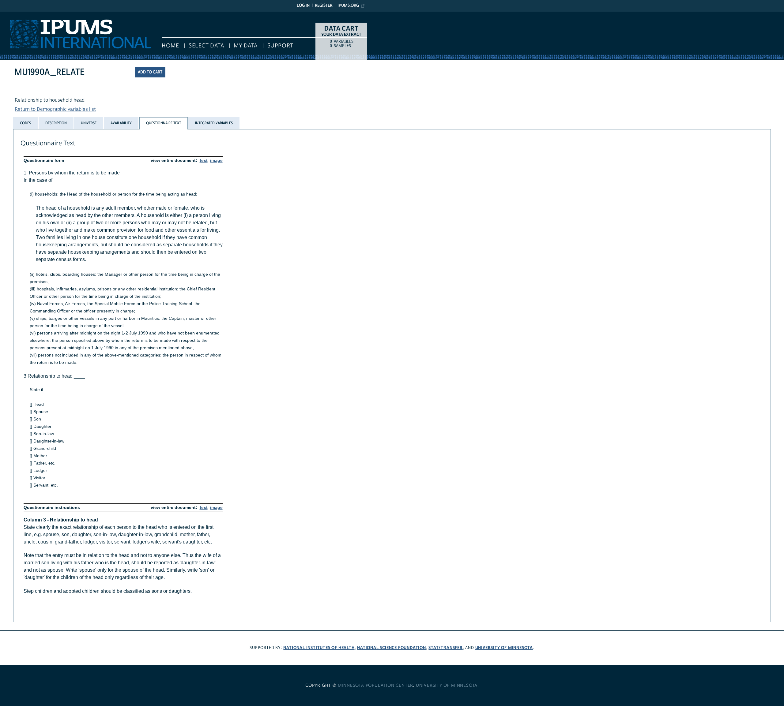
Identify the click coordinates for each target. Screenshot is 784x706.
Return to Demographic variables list (55, 109)
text (204, 160)
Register (323, 5)
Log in (303, 5)
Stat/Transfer (445, 648)
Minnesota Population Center (375, 685)
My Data (246, 45)
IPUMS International (22, 15)
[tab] (25, 123)
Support (280, 45)
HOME (170, 45)
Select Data (206, 45)
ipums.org (348, 5)
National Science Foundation (391, 648)
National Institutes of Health (318, 648)
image (216, 160)
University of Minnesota (504, 648)
